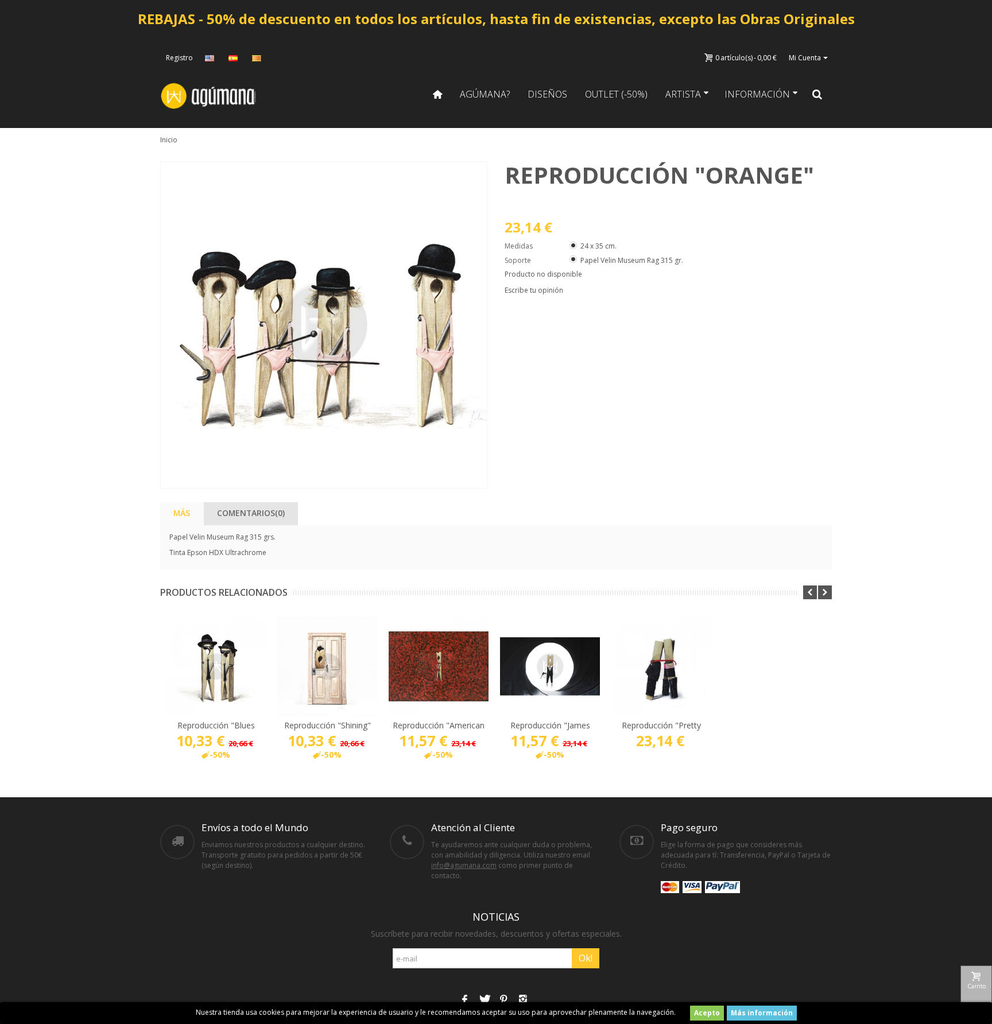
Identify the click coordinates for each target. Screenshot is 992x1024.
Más (181, 512)
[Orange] (324, 325)
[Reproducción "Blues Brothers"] (216, 666)
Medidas (519, 246)
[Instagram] (523, 999)
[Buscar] (817, 94)
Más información (762, 1013)
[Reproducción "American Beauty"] (439, 666)
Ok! (585, 958)
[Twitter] (483, 999)
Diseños (547, 94)
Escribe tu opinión (534, 290)
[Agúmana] (209, 95)
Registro (179, 58)
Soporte (519, 260)
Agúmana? (485, 94)
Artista (683, 94)
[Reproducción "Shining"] (327, 666)
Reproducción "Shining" (327, 725)
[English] (211, 58)
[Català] (258, 58)
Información (757, 94)
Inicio (168, 140)
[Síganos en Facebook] (464, 999)
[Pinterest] (503, 999)
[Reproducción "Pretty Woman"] (661, 666)
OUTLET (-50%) (616, 94)
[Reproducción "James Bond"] (550, 666)
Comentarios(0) (251, 512)
